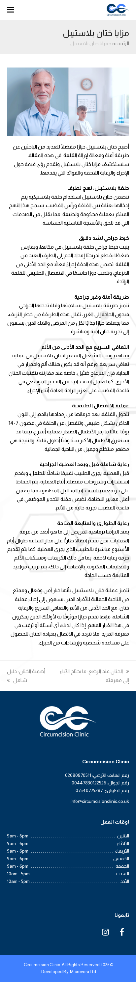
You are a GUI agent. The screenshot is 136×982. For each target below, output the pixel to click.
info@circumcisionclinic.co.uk (100, 801)
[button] (10, 10)
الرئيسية (120, 43)
